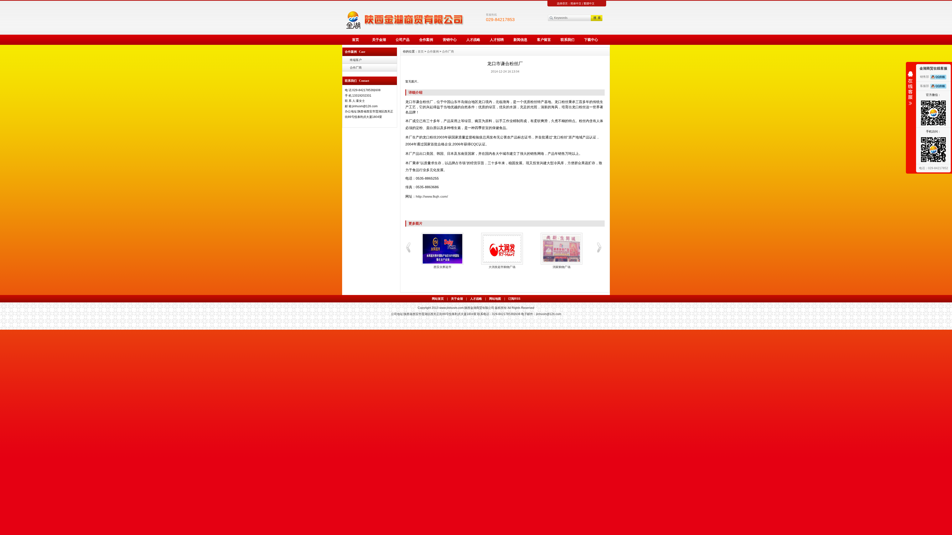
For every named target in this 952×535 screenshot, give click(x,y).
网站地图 (495, 298)
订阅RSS (514, 298)
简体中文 (575, 3)
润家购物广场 (561, 267)
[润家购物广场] (561, 249)
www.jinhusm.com (451, 308)
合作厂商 (356, 67)
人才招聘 (497, 40)
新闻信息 (520, 40)
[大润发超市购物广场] (502, 249)
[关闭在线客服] (910, 88)
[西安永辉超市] (442, 249)
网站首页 (438, 298)
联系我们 (567, 40)
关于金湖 (379, 40)
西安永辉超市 (442, 267)
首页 (355, 40)
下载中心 (591, 40)
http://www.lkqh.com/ (432, 196)
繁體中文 (589, 3)
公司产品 (403, 40)
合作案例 (426, 40)
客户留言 (544, 40)
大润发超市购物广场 (502, 267)
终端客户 (356, 60)
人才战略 (473, 40)
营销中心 (450, 40)
